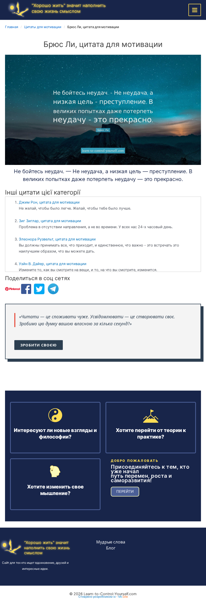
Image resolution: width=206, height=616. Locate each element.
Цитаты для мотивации (42, 27)
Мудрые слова (110, 542)
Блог (110, 548)
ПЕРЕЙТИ (125, 491)
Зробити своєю (38, 344)
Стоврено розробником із (97, 596)
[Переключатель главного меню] (194, 10)
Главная (11, 27)
